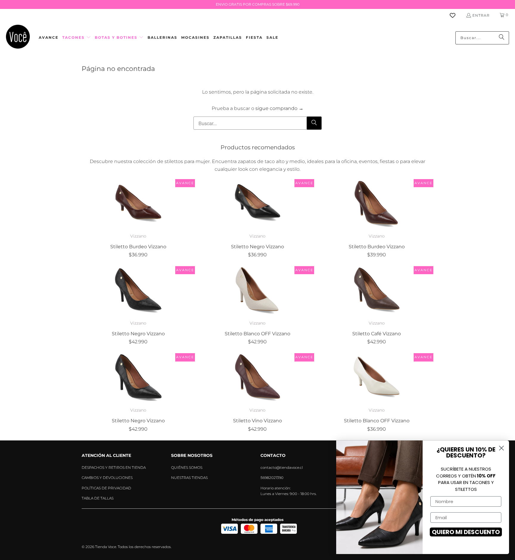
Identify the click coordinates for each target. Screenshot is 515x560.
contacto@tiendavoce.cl (281, 467)
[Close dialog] (501, 448)
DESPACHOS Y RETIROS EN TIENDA (114, 467)
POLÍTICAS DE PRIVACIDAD (106, 488)
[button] (76, 37)
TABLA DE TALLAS (98, 498)
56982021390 (271, 477)
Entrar (481, 15)
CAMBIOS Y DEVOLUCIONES (107, 477)
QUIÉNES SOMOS (186, 467)
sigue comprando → (279, 108)
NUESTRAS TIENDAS (189, 477)
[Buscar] (501, 37)
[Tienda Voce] (18, 38)
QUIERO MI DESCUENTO (466, 532)
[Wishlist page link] (456, 15)
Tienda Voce (105, 547)
